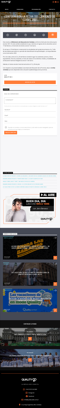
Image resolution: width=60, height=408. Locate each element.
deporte (6, 264)
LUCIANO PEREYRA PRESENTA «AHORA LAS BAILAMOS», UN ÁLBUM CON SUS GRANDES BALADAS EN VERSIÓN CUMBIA (29, 176)
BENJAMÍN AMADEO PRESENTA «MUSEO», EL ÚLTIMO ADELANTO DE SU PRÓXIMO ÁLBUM (23, 184)
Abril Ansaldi (7, 257)
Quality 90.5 (8, 77)
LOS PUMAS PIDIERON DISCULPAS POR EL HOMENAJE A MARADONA (30, 355)
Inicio (6, 9)
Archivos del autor (30, 82)
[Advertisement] (30, 155)
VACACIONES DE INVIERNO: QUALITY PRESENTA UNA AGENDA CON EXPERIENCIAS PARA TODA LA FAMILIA (30, 300)
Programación (36, 9)
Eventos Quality (8, 238)
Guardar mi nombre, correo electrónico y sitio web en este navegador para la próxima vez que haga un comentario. (30, 127)
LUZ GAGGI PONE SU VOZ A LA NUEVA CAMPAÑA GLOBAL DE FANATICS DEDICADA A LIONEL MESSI (24, 187)
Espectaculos (8, 290)
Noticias (30, 12)
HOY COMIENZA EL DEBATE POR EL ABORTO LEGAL (30, 334)
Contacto (52, 9)
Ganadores (20, 9)
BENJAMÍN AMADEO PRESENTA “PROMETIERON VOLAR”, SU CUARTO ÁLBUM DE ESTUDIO (23, 178)
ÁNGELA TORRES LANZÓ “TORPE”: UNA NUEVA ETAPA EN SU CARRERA (19, 181)
